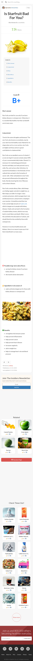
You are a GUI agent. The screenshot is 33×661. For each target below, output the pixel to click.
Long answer (11, 67)
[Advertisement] (16, 246)
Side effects (11, 74)
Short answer (11, 63)
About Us (8, 654)
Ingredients (11, 78)
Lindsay (11, 365)
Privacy (25, 654)
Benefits (10, 82)
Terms (30, 654)
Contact (19, 654)
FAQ (14, 654)
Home (2, 654)
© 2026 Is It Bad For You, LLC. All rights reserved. (16, 659)
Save (29, 7)
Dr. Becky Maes (14, 7)
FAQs (9, 70)
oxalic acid (24, 204)
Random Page (17, 460)
